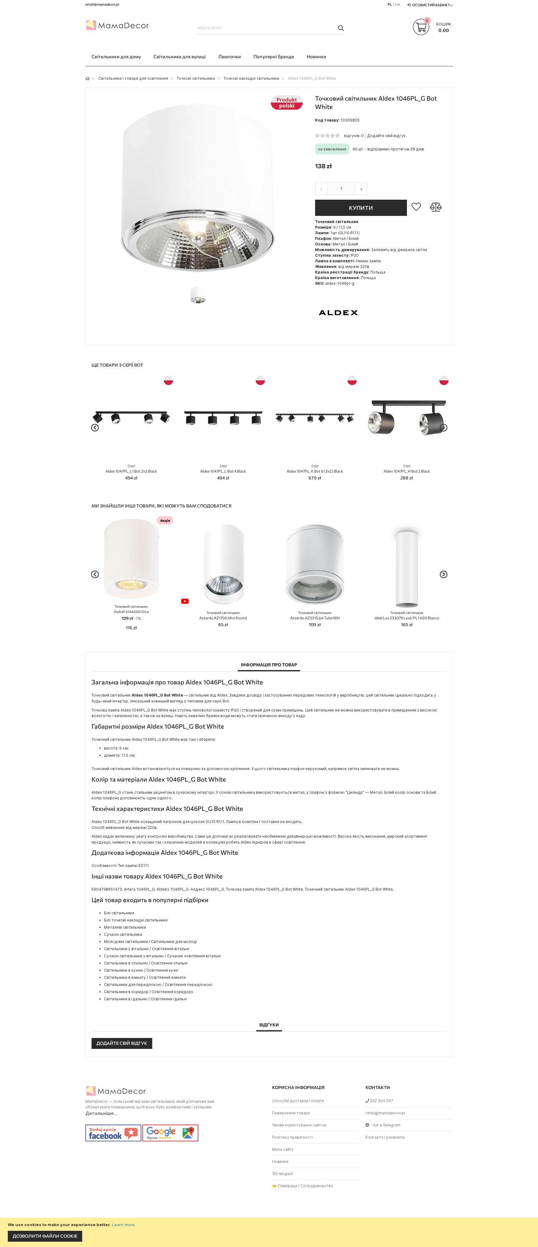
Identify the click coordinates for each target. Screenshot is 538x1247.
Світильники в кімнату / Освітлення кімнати (145, 977)
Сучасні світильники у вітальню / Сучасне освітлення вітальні (162, 956)
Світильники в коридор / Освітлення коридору (148, 991)
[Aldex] (338, 334)
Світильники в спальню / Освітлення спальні (145, 963)
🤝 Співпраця (284, 1185)
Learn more (123, 1224)
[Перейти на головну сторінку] (87, 78)
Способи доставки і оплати (298, 1100)
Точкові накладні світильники (251, 78)
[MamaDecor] (118, 26)
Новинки (280, 1161)
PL (390, 4)
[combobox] (269, 28)
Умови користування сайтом (299, 1125)
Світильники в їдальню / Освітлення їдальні (145, 999)
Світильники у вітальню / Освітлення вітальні (146, 948)
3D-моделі (282, 1173)
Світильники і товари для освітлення (133, 78)
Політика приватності (292, 1137)
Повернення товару (291, 1113)
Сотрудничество (316, 1185)
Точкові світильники (196, 78)
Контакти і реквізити (385, 1137)
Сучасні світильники (123, 934)
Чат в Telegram (386, 1125)
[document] (270, 1232)
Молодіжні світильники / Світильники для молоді (150, 941)
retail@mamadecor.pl (385, 1113)
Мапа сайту (283, 1149)
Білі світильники (119, 913)
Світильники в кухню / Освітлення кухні (141, 970)
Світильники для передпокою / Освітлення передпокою (158, 984)
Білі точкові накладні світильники (136, 920)
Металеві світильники (125, 927)
